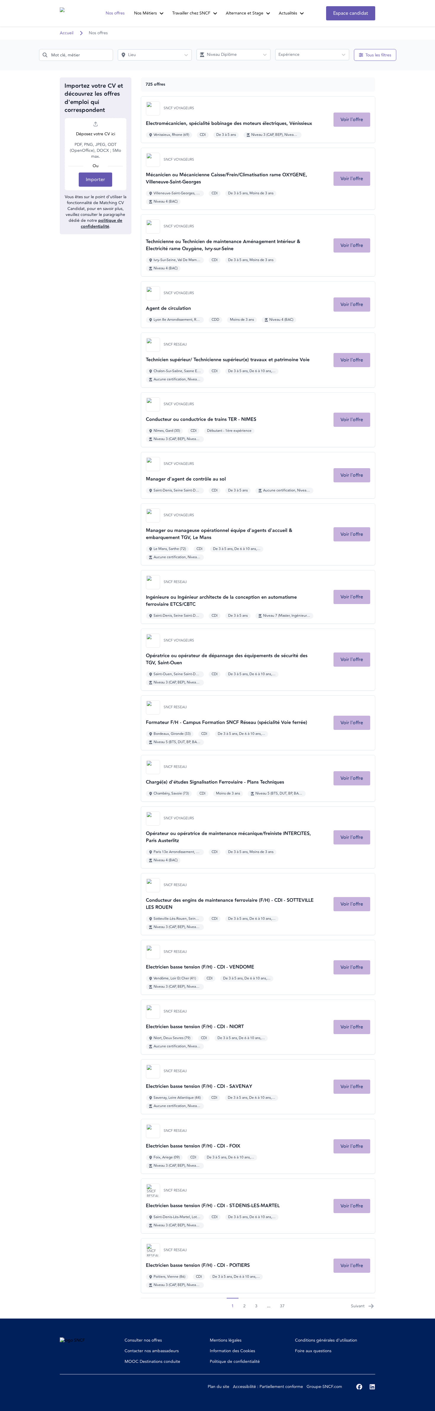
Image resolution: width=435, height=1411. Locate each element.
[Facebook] (359, 1387)
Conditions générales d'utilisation (326, 1340)
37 (282, 1306)
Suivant (358, 1306)
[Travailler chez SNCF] (215, 13)
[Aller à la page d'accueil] (71, 13)
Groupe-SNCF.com (324, 1387)
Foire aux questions (313, 1351)
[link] (352, 120)
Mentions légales (225, 1340)
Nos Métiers (145, 13)
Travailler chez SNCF (191, 13)
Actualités (288, 13)
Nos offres (115, 13)
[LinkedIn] (372, 1387)
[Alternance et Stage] (268, 13)
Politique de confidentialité (235, 1361)
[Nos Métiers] (161, 13)
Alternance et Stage (244, 13)
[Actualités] (301, 13)
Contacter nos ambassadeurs (152, 1351)
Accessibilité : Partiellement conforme (268, 1387)
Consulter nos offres (143, 1340)
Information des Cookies (232, 1351)
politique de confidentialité (102, 223)
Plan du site (218, 1387)
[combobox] (76, 55)
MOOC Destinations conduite (152, 1361)
